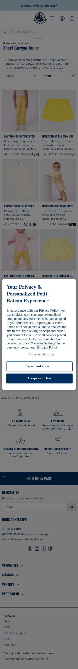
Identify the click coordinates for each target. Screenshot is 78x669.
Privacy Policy (48, 347)
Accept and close (39, 378)
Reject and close (37, 366)
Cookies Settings (41, 354)
